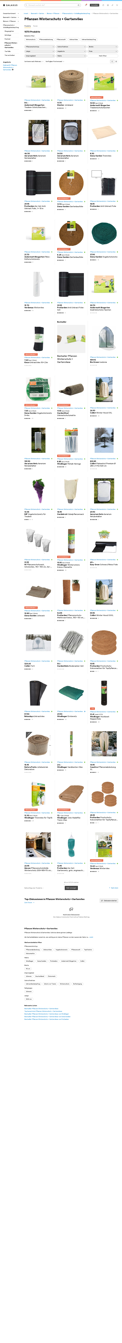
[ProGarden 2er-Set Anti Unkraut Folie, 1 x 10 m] (38, 191)
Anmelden (94, 5)
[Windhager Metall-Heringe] (71, 449)
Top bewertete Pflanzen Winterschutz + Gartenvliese (43, 1011)
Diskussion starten (110, 901)
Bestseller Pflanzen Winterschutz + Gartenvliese (41, 1009)
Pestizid (7, 39)
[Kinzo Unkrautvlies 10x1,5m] (38, 346)
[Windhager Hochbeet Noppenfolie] (104, 702)
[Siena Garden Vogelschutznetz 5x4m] (38, 398)
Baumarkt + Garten (9, 17)
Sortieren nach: (29, 61)
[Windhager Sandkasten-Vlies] (71, 752)
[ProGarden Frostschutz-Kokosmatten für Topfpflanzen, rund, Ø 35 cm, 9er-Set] (104, 803)
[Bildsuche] (78, 5)
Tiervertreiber (10, 55)
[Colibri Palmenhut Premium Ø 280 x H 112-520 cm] (104, 449)
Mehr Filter (103, 56)
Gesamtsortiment (9, 13)
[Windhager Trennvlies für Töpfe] (38, 803)
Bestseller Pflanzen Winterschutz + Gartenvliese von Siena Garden (47, 1017)
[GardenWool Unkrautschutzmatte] (71, 398)
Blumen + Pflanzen (9, 21)
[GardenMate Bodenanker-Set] (71, 651)
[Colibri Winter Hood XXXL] (104, 601)
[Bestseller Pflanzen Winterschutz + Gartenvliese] (71, 342)
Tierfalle (8, 51)
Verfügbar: (49, 61)
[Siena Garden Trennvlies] (104, 141)
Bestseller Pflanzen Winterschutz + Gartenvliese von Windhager (46, 1014)
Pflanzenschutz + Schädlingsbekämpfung (11, 26)
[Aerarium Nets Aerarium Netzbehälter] (38, 141)
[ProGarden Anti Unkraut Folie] (104, 191)
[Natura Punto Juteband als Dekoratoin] (38, 752)
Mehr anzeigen (71, 888)
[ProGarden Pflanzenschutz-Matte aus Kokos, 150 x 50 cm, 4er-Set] (71, 601)
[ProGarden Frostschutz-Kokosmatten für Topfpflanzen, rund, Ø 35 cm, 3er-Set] (104, 651)
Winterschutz (30, 39)
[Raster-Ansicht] (112, 61)
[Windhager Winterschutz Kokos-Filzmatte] (71, 550)
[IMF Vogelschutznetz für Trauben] (38, 499)
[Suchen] (26, 5)
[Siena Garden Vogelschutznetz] (104, 242)
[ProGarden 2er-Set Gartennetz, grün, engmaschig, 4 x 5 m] (71, 853)
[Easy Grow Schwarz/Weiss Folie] (104, 550)
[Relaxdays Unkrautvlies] (38, 702)
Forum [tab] (35, 26)
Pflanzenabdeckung (46, 39)
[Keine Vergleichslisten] (107, 5)
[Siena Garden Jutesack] (38, 601)
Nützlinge (8, 35)
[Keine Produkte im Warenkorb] (117, 5)
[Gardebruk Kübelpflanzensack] (71, 499)
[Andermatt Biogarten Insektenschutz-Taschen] (104, 293)
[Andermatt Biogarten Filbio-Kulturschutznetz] (38, 242)
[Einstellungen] (85, 5)
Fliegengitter (9, 31)
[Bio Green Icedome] (104, 346)
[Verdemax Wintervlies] (38, 293)
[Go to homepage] (10, 5)
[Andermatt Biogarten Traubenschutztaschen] (104, 90)
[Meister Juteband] (71, 90)
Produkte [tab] (27, 26)
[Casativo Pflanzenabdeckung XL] (104, 752)
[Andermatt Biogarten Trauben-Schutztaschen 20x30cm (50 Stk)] (38, 90)
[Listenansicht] (116, 61)
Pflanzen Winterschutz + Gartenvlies (11, 45)
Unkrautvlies (73, 39)
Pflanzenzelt (61, 39)
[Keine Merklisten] (112, 5)
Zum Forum (28, 903)
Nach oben (114, 888)
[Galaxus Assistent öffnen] (103, 5)
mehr (91, 937)
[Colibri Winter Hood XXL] (104, 398)
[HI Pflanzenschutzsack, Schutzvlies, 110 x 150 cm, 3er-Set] (38, 550)
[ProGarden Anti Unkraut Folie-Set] (71, 293)
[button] (52, 100)
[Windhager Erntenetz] (71, 702)
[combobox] (38, 61)
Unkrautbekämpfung (89, 39)
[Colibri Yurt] (38, 651)
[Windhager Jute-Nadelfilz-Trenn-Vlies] (71, 803)
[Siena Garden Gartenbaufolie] (71, 191)
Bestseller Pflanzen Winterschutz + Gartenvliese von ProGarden (46, 1019)
